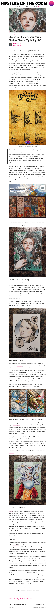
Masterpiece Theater (14, 34)
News (15, 6)
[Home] (27, 3)
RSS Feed (11, 607)
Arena (18, 6)
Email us (43, 604)
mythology (16, 598)
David (44, 607)
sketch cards (28, 598)
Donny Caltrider (17, 43)
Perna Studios (22, 598)
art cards (10, 598)
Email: (11, 592)
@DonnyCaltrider (17, 45)
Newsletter (28, 6)
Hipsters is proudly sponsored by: (20, 50)
